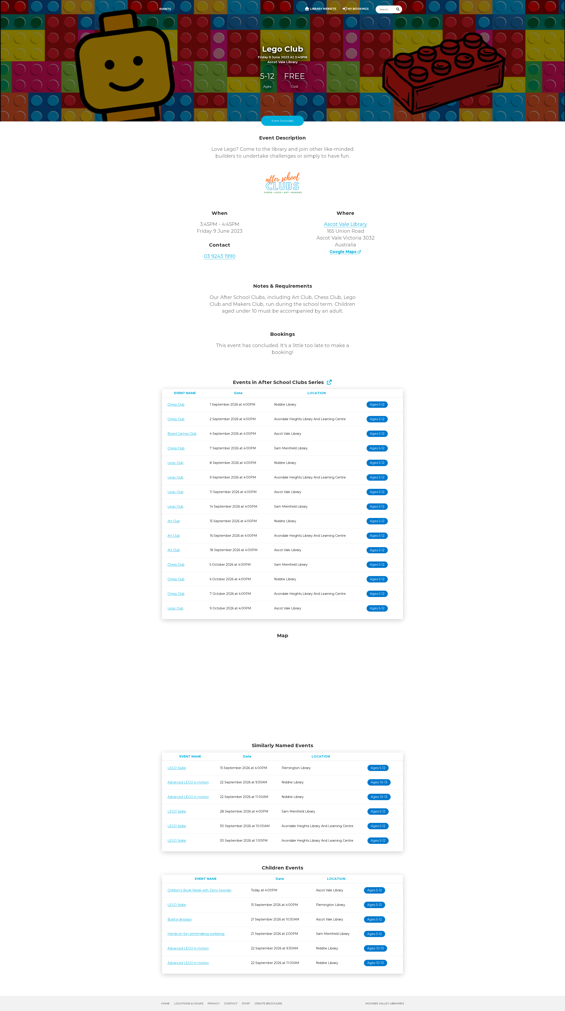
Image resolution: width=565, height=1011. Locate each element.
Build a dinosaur (180, 919)
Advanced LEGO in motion (188, 782)
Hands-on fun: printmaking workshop (196, 934)
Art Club (174, 521)
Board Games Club (182, 434)
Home (165, 1003)
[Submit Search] (398, 9)
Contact (230, 1003)
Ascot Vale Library (345, 224)
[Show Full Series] (329, 382)
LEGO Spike (177, 768)
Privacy (214, 1003)
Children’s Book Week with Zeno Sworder (200, 890)
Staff (246, 1003)
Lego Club (175, 463)
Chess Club (176, 404)
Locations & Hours (188, 1003)
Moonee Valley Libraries (384, 1003)
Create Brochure (268, 1003)
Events (165, 9)
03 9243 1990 (219, 256)
